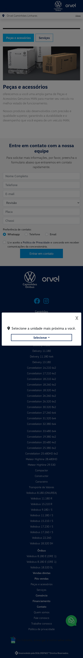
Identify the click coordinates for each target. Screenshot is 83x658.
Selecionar (40, 337)
